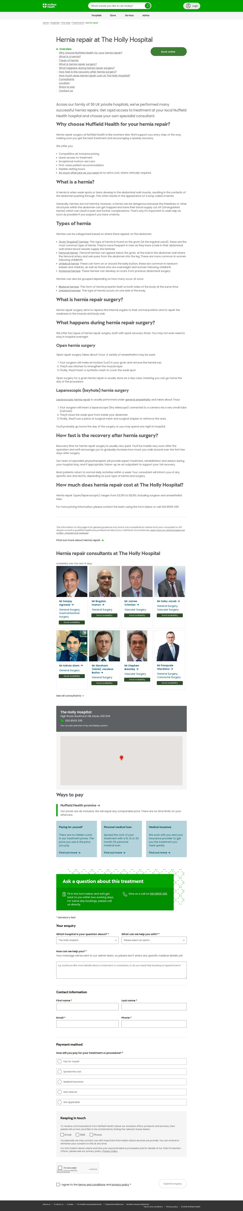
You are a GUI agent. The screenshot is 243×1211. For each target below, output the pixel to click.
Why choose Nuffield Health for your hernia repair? (90, 53)
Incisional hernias (69, 271)
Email (68, 1134)
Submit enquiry (173, 1183)
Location (64, 83)
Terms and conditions (153, 1207)
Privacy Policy (110, 1151)
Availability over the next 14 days (74, 563)
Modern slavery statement (138, 1204)
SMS (82, 1134)
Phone (98, 1134)
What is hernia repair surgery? (78, 64)
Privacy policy (172, 1207)
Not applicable (71, 1102)
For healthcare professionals (89, 1204)
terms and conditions (91, 1184)
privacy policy (120, 1184)
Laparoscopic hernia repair (73, 399)
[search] (119, 5)
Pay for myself (71, 1061)
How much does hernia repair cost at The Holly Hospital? (94, 75)
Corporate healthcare (114, 1204)
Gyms (113, 15)
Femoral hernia (68, 253)
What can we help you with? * (141, 934)
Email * (60, 1017)
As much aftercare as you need (79, 173)
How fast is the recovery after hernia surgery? (88, 72)
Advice (145, 15)
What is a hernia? (70, 56)
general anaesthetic (138, 399)
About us (46, 1204)
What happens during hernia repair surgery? (87, 68)
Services (129, 15)
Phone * (126, 1017)
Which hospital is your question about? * (82, 934)
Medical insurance (73, 1081)
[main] (121, 610)
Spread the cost (72, 1071)
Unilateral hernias (70, 290)
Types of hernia (68, 60)
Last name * (129, 1000)
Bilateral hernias (69, 286)
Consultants (66, 79)
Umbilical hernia (69, 263)
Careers (70, 1204)
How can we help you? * (71, 951)
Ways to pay (67, 87)
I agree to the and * (96, 1184)
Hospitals (97, 15)
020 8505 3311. (158, 893)
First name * (64, 1000)
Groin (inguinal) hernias (73, 242)
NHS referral (70, 1092)
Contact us (66, 90)
